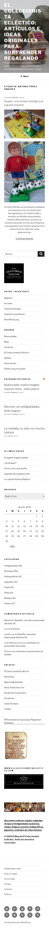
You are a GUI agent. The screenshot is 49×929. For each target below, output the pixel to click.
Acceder (8, 303)
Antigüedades (11, 566)
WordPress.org (11, 319)
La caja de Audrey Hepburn (17, 479)
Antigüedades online (12, 868)
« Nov (12, 546)
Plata (6, 592)
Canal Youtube (11, 703)
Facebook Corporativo (15, 693)
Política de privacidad (14, 369)
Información (10, 363)
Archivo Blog (9, 879)
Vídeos (7, 603)
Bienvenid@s (10, 336)
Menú (25, 76)
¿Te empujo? (10, 463)
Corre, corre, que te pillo (15, 468)
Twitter (7, 709)
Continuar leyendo (24, 238)
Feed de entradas (12, 309)
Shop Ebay (9, 676)
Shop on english (10, 874)
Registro (8, 298)
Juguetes (8, 582)
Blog (6, 342)
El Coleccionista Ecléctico (16, 352)
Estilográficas (11, 576)
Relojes (7, 598)
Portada (7, 884)
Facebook (9, 698)
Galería (7, 358)
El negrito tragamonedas (16, 457)
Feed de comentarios (14, 314)
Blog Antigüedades (13, 682)
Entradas (8, 571)
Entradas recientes (17, 379)
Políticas (7, 894)
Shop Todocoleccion (14, 687)
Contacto (8, 347)
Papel (7, 587)
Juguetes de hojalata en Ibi (17, 474)
